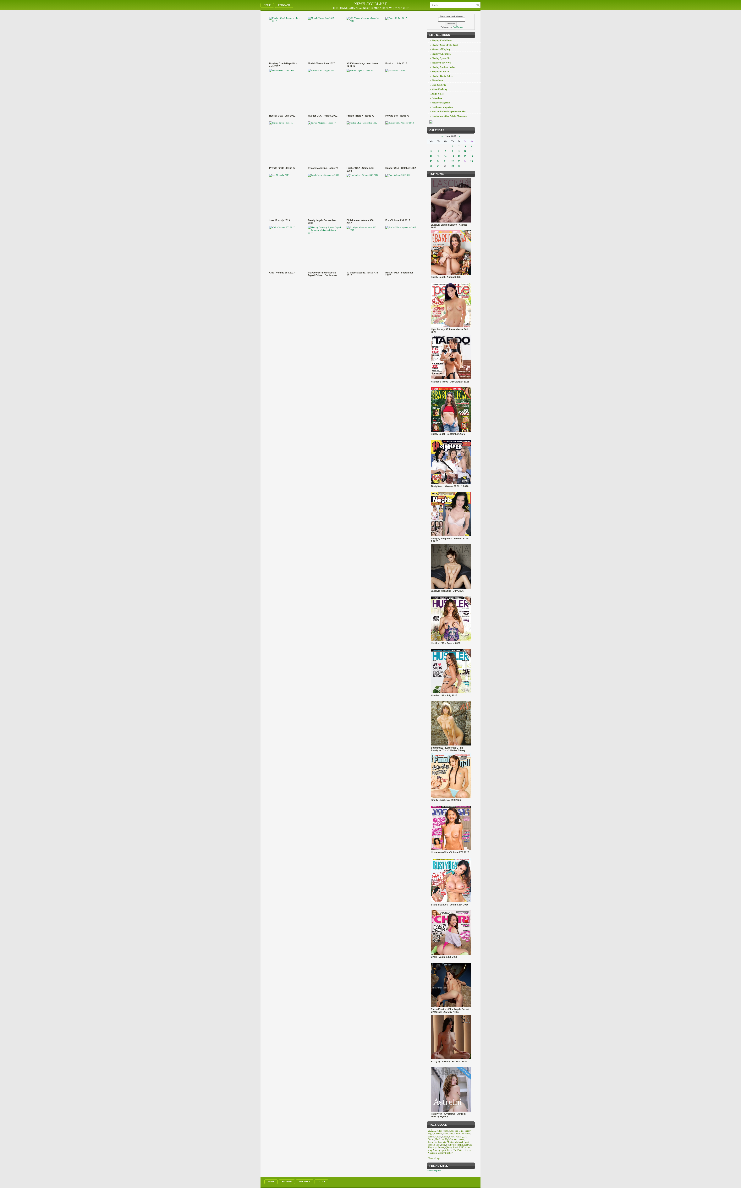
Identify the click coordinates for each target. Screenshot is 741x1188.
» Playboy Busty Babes (441, 76)
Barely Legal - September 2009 (322, 221)
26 (431, 166)
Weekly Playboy (445, 1153)
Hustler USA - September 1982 (360, 169)
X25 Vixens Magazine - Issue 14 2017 (362, 65)
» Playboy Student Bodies (442, 67)
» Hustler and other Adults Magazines (448, 116)
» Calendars (436, 98)
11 (471, 151)
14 (445, 156)
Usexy (468, 1150)
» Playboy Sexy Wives (440, 62)
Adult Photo (442, 1131)
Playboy (432, 1147)
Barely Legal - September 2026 (448, 434)
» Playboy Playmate (439, 71)
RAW (455, 1147)
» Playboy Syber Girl (440, 58)
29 (453, 166)
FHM (451, 1136)
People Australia (464, 1144)
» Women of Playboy (440, 49)
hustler (461, 1139)
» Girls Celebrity (438, 85)
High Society (451, 1139)
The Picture (458, 1150)
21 (445, 161)
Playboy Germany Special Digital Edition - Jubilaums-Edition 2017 (322, 274)
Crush (438, 1136)
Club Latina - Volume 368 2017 (360, 221)
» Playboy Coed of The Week (444, 45)
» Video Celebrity (438, 89)
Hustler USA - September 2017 (399, 274)
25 (471, 161)
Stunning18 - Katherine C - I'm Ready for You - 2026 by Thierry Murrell (448, 749)
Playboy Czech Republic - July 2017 (283, 65)
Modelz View (434, 1144)
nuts (443, 1144)
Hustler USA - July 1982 (282, 115)
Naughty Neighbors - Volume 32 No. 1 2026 (450, 540)
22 (453, 161)
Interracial (432, 1142)
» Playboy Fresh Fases (441, 40)
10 (465, 151)
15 (453, 156)
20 (438, 161)
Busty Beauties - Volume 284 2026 (450, 904)
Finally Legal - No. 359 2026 (446, 800)
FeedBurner (458, 27)
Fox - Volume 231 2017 (397, 220)
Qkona (448, 1147)
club (451, 1133)
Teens (449, 1150)
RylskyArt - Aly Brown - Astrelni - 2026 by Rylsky (449, 1115)
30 (459, 166)
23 (459, 161)
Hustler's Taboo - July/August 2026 (450, 381)
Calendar (438, 1133)
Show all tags (434, 1158)
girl (464, 1136)
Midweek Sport (462, 1142)
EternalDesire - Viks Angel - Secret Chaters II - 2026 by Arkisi (450, 1010)
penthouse (451, 1144)
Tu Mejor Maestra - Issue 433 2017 (362, 274)
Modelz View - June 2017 (321, 63)
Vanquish (432, 1153)
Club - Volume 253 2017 (282, 272)
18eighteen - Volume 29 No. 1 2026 (450, 486)
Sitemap (287, 1181)
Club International (462, 1133)
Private (441, 1147)
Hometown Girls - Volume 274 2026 (450, 852)
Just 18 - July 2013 (279, 220)
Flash (458, 1136)
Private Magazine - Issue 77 (323, 168)
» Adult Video (437, 93)
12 (431, 156)
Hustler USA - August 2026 (445, 643)
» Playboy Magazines (440, 102)
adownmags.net (434, 1170)
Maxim (450, 1142)
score (467, 1147)
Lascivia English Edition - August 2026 (449, 226)
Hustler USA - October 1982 (400, 168)
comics (431, 1136)
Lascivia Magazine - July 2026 (447, 591)
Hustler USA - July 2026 (444, 695)
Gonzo (431, 1139)
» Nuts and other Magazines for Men (448, 111)
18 (471, 156)
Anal (451, 1131)
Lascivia (442, 1142)
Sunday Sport (439, 1150)
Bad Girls (459, 1131)
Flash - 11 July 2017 (396, 63)
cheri (445, 1133)
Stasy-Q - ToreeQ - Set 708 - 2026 (449, 1061)
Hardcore (439, 1139)
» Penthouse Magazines (441, 107)
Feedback (284, 5)
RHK (461, 1147)
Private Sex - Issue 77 (397, 115)
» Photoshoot (436, 80)
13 (438, 156)
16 (459, 156)
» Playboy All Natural (440, 53)
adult (432, 1130)
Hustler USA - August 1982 (323, 115)
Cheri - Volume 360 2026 (444, 957)
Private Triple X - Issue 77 (360, 115)
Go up (321, 1181)
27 (438, 166)
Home (267, 5)
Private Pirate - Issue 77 (282, 168)
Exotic (445, 1136)
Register (304, 1181)
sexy (430, 1150)
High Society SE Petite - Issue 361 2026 (449, 330)
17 (465, 156)
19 (431, 161)
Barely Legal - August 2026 (446, 277)
